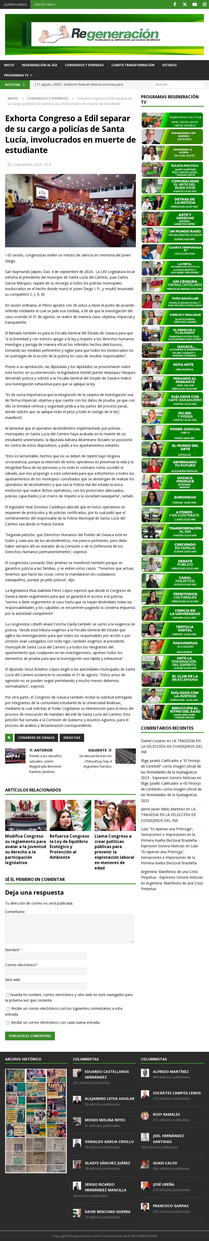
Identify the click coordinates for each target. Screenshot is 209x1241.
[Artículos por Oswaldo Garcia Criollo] (77, 1144)
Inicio (9, 65)
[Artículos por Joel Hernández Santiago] (145, 1138)
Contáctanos (44, 4)
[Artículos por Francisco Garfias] (145, 1208)
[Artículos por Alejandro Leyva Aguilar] (77, 1101)
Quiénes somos (15, 4)
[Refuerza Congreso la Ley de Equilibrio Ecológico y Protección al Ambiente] (70, 815)
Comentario (15, 911)
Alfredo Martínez (171, 1071)
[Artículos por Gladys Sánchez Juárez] (77, 1165)
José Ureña (163, 1184)
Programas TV (16, 75)
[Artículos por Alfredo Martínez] (145, 1074)
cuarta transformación (132, 65)
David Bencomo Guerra (107, 1211)
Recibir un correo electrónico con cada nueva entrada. (55, 1022)
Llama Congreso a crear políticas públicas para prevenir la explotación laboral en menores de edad (114, 852)
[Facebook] (174, 4)
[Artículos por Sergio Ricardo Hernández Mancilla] (77, 1187)
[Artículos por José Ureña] (145, 1187)
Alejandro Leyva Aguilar (109, 1098)
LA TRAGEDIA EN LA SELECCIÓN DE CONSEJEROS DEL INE (172, 746)
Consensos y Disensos (84, 65)
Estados (169, 65)
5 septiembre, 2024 (26, 164)
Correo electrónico (20, 964)
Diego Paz (71, 737)
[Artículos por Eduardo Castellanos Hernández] (77, 1074)
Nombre (12, 949)
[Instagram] (204, 4)
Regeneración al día (39, 65)
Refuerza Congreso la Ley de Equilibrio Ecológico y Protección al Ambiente (69, 846)
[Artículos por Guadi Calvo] (145, 1165)
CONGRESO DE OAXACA (36, 737)
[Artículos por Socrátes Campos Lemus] (145, 1095)
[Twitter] (184, 4)
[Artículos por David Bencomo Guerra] (77, 1214)
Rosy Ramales (166, 1114)
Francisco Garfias (171, 1205)
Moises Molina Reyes (105, 1119)
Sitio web (12, 979)
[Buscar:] (178, 84)
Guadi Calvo (165, 1163)
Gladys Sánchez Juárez (107, 1163)
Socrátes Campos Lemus (177, 1092)
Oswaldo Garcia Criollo (109, 1141)
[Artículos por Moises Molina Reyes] (77, 1123)
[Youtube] (194, 4)
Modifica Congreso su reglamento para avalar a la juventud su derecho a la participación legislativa (25, 849)
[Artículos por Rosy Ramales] (145, 1117)
